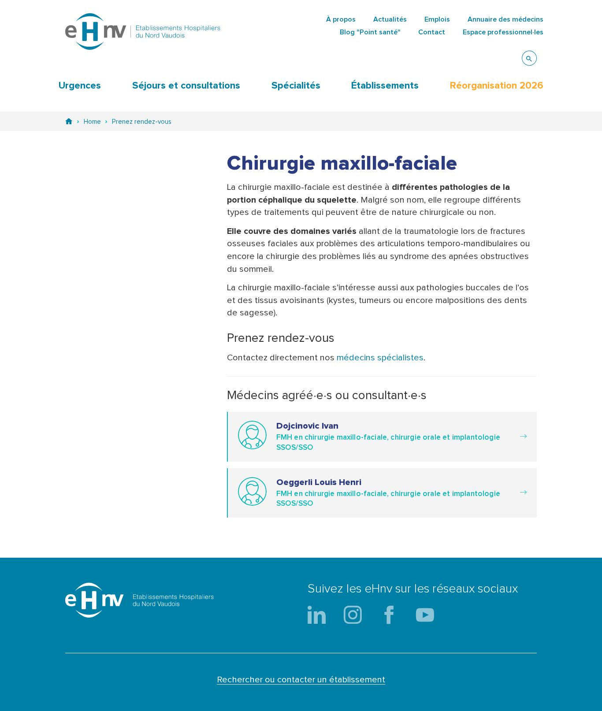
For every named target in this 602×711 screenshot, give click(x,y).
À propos (341, 19)
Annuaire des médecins (505, 19)
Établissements (385, 86)
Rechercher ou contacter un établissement (301, 679)
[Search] (529, 58)
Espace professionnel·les (503, 32)
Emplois (437, 19)
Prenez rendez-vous (141, 121)
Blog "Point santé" (370, 32)
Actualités (390, 19)
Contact (431, 32)
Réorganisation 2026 (496, 86)
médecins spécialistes (380, 357)
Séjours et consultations (186, 86)
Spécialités (295, 86)
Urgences (80, 86)
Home (92, 121)
